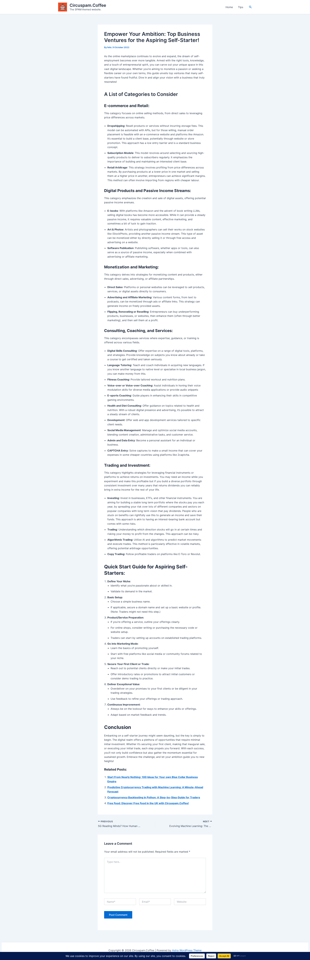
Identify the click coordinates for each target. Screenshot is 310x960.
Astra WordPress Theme (187, 950)
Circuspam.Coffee (88, 5)
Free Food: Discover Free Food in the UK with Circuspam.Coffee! (148, 803)
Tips (240, 7)
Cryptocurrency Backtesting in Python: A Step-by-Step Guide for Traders (153, 797)
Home (229, 7)
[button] (250, 7)
